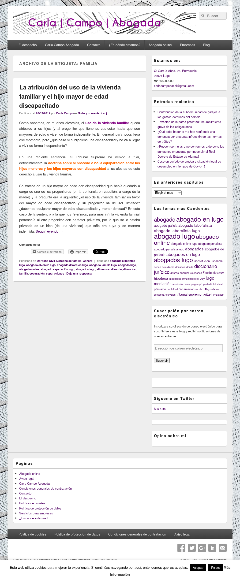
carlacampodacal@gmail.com (174, 85)
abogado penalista (210, 244)
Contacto (94, 44)
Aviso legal (26, 478)
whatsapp (218, 294)
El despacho (28, 44)
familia (23, 273)
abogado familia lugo (103, 265)
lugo (210, 278)
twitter (207, 294)
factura (220, 273)
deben (157, 267)
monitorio (177, 284)
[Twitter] (192, 548)
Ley (202, 278)
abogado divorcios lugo (72, 265)
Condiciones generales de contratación (45, 488)
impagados (175, 278)
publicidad (172, 289)
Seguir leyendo (49, 231)
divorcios (129, 269)
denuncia (180, 267)
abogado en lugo (200, 218)
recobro (199, 289)
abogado (164, 219)
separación (37, 273)
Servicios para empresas (36, 513)
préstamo (160, 289)
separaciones (55, 273)
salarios (214, 289)
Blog (206, 44)
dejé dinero (168, 267)
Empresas (187, 44)
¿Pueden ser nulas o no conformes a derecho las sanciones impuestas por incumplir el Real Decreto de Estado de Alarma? (191, 151)
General (88, 261)
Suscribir (162, 360)
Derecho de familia (68, 261)
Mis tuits (160, 408)
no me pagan (191, 284)
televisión (170, 294)
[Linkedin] (212, 548)
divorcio (116, 269)
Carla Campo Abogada (62, 44)
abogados (194, 249)
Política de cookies (32, 503)
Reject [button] (215, 567)
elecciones (196, 273)
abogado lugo (127, 265)
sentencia (159, 294)
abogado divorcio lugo (41, 265)
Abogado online (160, 44)
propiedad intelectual (210, 284)
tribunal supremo (189, 294)
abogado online (29, 269)
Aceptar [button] (198, 567)
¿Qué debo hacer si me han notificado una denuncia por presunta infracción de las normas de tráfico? (190, 136)
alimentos (103, 269)
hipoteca (161, 278)
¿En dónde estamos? (124, 44)
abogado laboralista (195, 225)
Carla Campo (65, 113)
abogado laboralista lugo (177, 230)
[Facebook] (181, 548)
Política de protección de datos (40, 508)
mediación (163, 283)
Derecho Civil (46, 261)
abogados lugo (85, 269)
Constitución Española (208, 261)
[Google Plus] (202, 548)
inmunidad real (190, 278)
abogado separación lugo (57, 269)
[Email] (223, 548)
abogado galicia (165, 225)
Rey (207, 289)
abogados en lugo (183, 254)
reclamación (187, 289)
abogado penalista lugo (169, 249)
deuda (189, 267)
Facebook (209, 273)
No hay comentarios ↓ (93, 113)
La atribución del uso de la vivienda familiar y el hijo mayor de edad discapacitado (70, 96)
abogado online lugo (184, 244)
